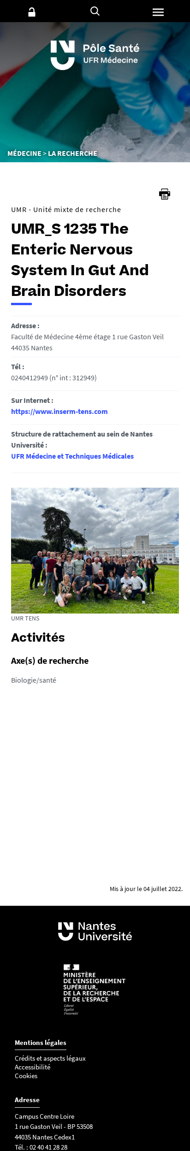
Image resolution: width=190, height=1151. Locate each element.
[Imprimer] (164, 194)
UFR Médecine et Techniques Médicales (72, 455)
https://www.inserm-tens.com (59, 411)
